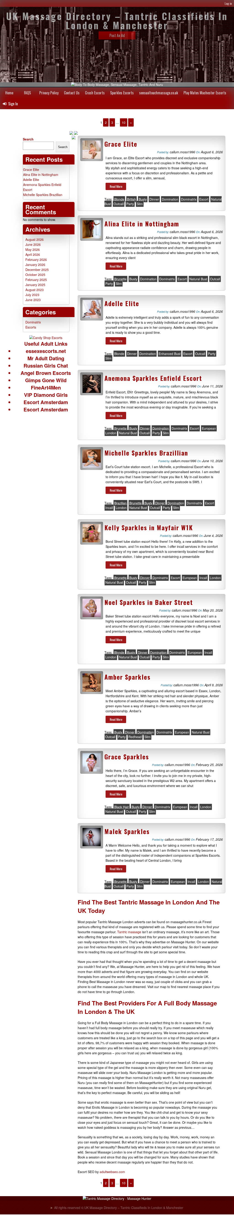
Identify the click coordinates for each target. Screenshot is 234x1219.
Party (130, 203)
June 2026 (33, 244)
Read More (116, 186)
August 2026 (34, 239)
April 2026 (32, 254)
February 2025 (36, 279)
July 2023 (32, 294)
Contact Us (72, 92)
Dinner (154, 199)
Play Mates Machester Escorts (204, 92)
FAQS (27, 92)
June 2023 (33, 299)
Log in (228, 3)
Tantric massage (129, 932)
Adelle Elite (121, 303)
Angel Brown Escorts (46, 372)
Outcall (119, 203)
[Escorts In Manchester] (45, 337)
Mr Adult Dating (45, 358)
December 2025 (37, 269)
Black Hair (121, 807)
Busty (143, 199)
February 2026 (36, 259)
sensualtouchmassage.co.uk (158, 92)
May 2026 (32, 249)
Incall (109, 507)
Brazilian (120, 503)
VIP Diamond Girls (46, 394)
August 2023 (34, 289)
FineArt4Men (46, 387)
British (131, 199)
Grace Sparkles (126, 756)
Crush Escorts (95, 92)
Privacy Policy (48, 92)
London (110, 433)
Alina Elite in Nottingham (141, 223)
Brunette (120, 279)
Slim (140, 203)
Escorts (30, 327)
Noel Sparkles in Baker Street (148, 602)
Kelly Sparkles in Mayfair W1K (148, 527)
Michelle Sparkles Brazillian (146, 452)
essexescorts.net (46, 351)
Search (28, 139)
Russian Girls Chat (46, 365)
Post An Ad (117, 35)
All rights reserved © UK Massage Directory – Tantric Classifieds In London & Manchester (118, 1207)
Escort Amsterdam (46, 402)
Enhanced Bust (170, 353)
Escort (203, 199)
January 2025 (35, 284)
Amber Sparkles (127, 676)
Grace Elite (120, 143)
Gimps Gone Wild (45, 380)
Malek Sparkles (127, 831)
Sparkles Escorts (122, 92)
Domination (170, 199)
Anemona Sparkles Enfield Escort (153, 378)
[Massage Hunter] (117, 1198)
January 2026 (35, 264)
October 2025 (35, 274)
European (209, 428)
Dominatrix (189, 199)
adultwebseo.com (112, 1171)
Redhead (135, 736)
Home (9, 92)
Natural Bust (198, 279)
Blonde (119, 199)
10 (123, 122)
